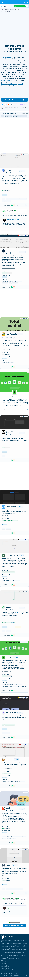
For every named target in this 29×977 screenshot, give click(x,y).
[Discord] (1, 973)
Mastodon (11, 955)
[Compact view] (24, 113)
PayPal (17, 958)
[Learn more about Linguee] (3, 865)
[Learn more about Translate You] (3, 713)
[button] (22, 171)
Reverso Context (6, 57)
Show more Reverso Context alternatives (14, 925)
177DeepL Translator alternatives (8, 268)
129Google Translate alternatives (8, 185)
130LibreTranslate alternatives (8, 515)
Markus (15, 943)
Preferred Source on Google (7, 969)
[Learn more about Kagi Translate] (3, 334)
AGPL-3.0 (15, 520)
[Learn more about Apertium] (3, 759)
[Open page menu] (27, 2)
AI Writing (4, 680)
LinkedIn (4, 957)
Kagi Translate (12, 84)
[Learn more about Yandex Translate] (3, 808)
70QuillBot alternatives (6, 671)
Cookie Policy (4, 965)
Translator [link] (22, 116)
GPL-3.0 (12, 572)
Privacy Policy (4, 963)
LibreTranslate (14, 86)
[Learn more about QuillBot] (3, 657)
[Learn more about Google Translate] (3, 170)
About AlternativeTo (5, 966)
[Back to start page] (2, 2)
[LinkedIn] (16, 973)
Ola (10, 943)
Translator (4, 194)
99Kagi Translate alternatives (7, 349)
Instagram (24, 955)
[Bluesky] (9, 973)
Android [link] (6, 116)
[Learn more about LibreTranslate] (3, 507)
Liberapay (12, 958)
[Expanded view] (23, 113)
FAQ (2, 960)
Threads (20, 955)
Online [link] (2, 116)
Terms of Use (4, 961)
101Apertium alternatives (7, 768)
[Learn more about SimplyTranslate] (3, 555)
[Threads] (11, 973)
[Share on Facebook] (2, 104)
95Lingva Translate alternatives (8, 617)
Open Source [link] (16, 116)
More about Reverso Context (13, 100)
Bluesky (16, 955)
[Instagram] (14, 973)
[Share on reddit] (8, 104)
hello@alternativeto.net (6, 954)
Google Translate (6, 80)
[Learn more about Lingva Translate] (3, 607)
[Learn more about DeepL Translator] (3, 251)
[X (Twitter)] (4, 973)
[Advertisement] (14, 27)
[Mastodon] (6, 973)
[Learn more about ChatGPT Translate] (3, 432)
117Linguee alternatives (6, 875)
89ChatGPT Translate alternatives (8, 442)
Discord (17, 954)
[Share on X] (5, 104)
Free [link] (11, 116)
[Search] (25, 2)
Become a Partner (5, 968)
